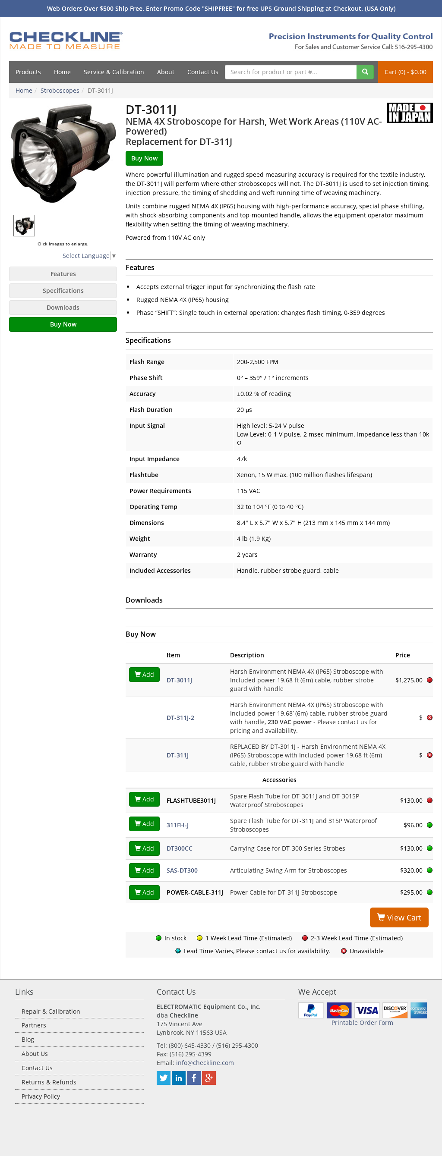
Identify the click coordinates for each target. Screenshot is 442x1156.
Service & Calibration (114, 72)
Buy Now (63, 324)
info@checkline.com (205, 1063)
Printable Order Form (362, 1022)
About (165, 72)
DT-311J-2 (180, 717)
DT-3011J (179, 680)
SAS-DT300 (182, 870)
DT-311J (178, 755)
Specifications (63, 290)
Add (147, 674)
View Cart (403, 917)
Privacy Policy (41, 1096)
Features (63, 274)
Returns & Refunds (49, 1082)
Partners (34, 1025)
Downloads (63, 307)
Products (28, 72)
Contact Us (202, 72)
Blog (28, 1039)
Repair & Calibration (51, 1011)
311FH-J (178, 825)
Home (62, 72)
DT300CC (180, 848)
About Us (35, 1053)
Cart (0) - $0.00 (405, 72)
